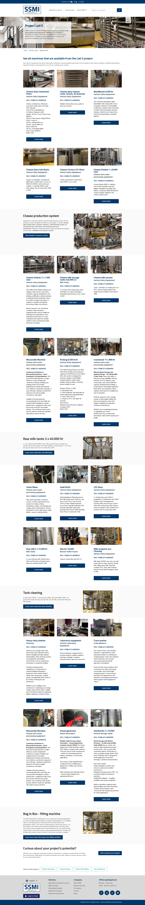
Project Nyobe (65, 869)
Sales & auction (53, 885)
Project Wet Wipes (82, 869)
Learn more (39, 139)
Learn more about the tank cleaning (38, 606)
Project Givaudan (48, 869)
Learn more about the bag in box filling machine (43, 837)
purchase (119, 902)
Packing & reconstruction (56, 893)
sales (114, 902)
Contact (76, 891)
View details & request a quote (36, 235)
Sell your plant (69, 10)
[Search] (119, 10)
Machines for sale (54, 10)
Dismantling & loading (55, 888)
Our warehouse (99, 869)
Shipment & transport (55, 891)
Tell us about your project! (110, 853)
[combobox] (104, 10)
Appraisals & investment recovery (58, 883)
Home (25, 50)
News (75, 893)
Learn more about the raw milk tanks (38, 452)
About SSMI (81, 10)
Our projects (77, 888)
